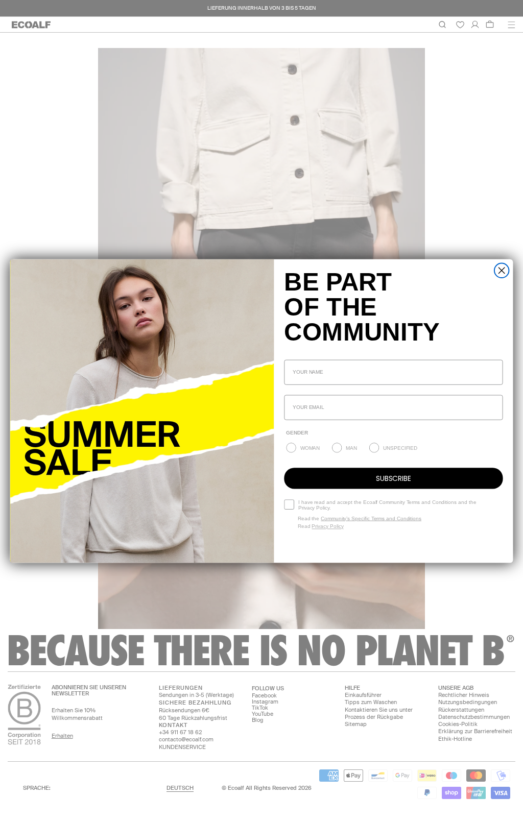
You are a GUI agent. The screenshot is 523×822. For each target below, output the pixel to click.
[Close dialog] (501, 270)
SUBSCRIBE (393, 478)
